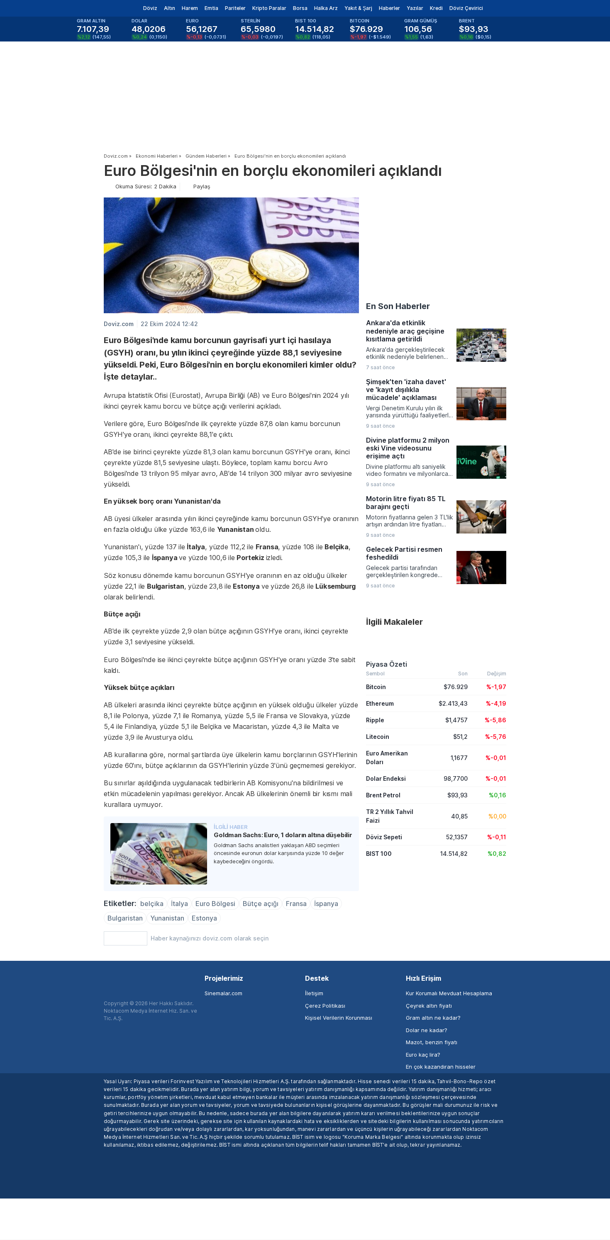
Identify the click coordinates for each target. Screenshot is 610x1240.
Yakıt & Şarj (358, 8)
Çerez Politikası (325, 1005)
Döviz (150, 8)
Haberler (389, 8)
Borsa (300, 8)
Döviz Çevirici (466, 8)
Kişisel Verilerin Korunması (338, 1017)
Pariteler (235, 8)
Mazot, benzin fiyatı (431, 1042)
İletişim (314, 993)
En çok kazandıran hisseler (441, 1066)
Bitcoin (376, 686)
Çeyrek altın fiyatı (429, 1005)
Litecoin (377, 736)
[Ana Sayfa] (97, 8)
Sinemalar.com (223, 993)
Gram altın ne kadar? (433, 1017)
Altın (169, 8)
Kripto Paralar (269, 8)
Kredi (436, 8)
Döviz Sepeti (384, 836)
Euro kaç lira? (423, 1054)
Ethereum (380, 703)
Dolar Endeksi (386, 778)
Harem (190, 8)
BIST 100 (379, 853)
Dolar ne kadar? (426, 1030)
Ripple (375, 720)
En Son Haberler (398, 306)
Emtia (211, 8)
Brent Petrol (383, 795)
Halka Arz (326, 8)
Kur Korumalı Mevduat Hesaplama (449, 993)
